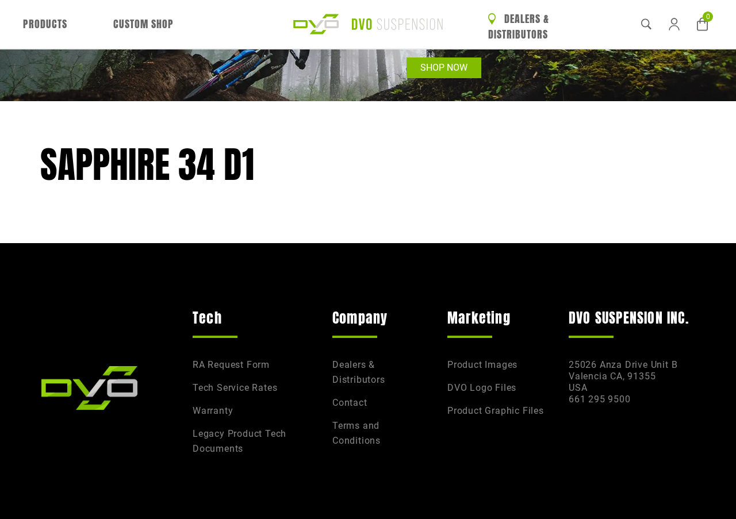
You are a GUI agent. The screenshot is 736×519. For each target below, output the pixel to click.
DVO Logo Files (481, 387)
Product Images (482, 364)
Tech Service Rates (235, 387)
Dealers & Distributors (518, 26)
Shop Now (443, 67)
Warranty (213, 410)
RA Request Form (231, 364)
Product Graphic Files (495, 410)
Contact (349, 402)
